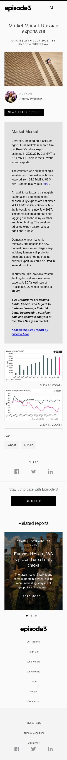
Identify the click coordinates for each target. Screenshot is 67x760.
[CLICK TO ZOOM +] (33, 380)
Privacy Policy (33, 722)
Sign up (33, 501)
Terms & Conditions (33, 732)
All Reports (33, 641)
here (45, 183)
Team (33, 681)
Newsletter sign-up (24, 112)
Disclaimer (33, 742)
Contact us (34, 701)
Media (33, 691)
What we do (33, 671)
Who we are (33, 661)
